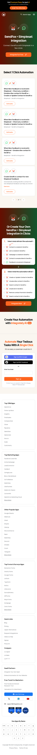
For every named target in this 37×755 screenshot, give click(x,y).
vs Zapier (7, 652)
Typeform (7, 582)
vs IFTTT (7, 659)
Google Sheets (9, 513)
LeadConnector (9, 465)
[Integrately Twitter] (9, 699)
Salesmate (7, 435)
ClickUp (6, 527)
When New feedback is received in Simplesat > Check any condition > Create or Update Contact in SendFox (18, 122)
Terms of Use (21, 384)
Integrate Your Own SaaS (12, 672)
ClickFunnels (8, 486)
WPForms (7, 596)
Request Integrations (11, 633)
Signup (6, 640)
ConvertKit (7, 493)
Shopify (6, 524)
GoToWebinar (8, 479)
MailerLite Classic (9, 490)
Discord (6, 541)
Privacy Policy (13, 748)
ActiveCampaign (9, 462)
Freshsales (7, 417)
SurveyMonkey (8, 592)
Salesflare (7, 431)
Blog (5, 623)
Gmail (6, 520)
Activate (9, 104)
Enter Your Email (8, 369)
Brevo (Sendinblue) (10, 476)
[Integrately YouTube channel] (28, 699)
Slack (5, 534)
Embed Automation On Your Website (15, 675)
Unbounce (7, 589)
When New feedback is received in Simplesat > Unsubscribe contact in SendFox (17, 150)
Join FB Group (19, 694)
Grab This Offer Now (18, 8)
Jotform (6, 578)
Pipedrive (7, 428)
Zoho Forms (8, 606)
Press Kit (7, 644)
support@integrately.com (14, 704)
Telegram (7, 552)
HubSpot (7, 469)
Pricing (6, 626)
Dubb (6, 442)
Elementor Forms (9, 568)
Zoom (6, 548)
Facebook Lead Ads (10, 458)
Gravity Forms (8, 571)
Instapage (7, 603)
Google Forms (8, 575)
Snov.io (6, 438)
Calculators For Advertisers (12, 689)
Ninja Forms (8, 599)
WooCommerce (9, 531)
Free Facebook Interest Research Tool (11, 685)
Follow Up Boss (9, 410)
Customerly (8, 445)
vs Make (6, 655)
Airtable (6, 545)
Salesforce (7, 407)
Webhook (7, 517)
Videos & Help (8, 637)
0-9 (4, 726)
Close (6, 424)
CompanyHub (8, 421)
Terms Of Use (23, 748)
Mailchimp (7, 483)
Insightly (6, 414)
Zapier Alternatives (10, 630)
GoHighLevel (8, 472)
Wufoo (6, 585)
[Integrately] (4, 14)
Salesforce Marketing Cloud (13, 497)
